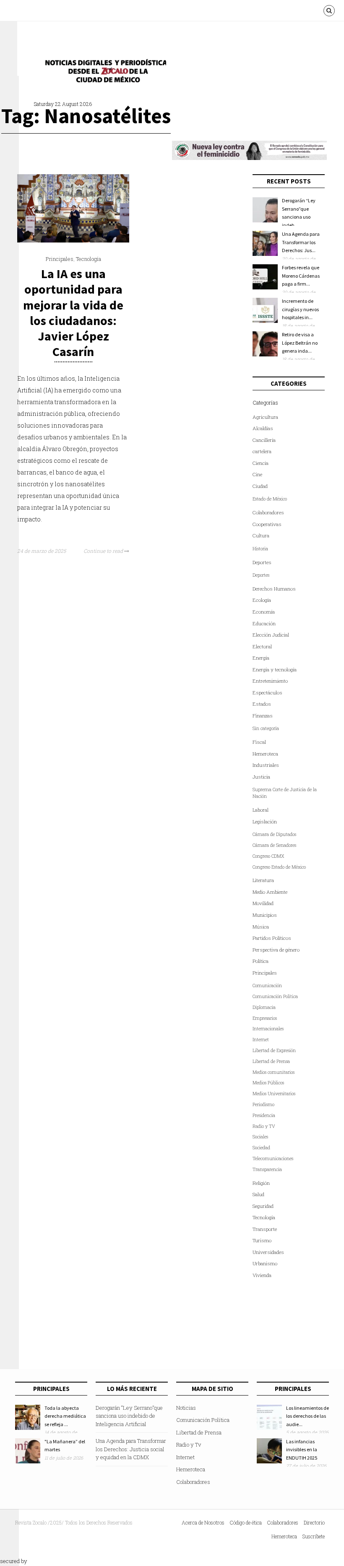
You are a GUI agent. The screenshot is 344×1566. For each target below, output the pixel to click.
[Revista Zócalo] (103, 73)
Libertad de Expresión (274, 1050)
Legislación (265, 821)
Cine (257, 474)
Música (261, 927)
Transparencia (267, 1169)
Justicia (261, 777)
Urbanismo (265, 1263)
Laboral (260, 810)
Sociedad (261, 1148)
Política (260, 961)
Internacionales (268, 1029)
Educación (264, 623)
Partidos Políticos (272, 938)
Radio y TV (264, 1126)
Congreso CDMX (268, 856)
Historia (260, 549)
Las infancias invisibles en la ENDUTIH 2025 (301, 1449)
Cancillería (264, 440)
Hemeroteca (265, 754)
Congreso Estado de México (279, 867)
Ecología (262, 600)
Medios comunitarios (273, 1072)
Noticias (186, 1407)
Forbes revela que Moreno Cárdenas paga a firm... (301, 275)
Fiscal (259, 742)
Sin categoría (266, 728)
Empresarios (265, 1018)
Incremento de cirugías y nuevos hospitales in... (300, 309)
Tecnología (88, 259)
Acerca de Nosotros (203, 1522)
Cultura (261, 535)
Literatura (263, 880)
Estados (262, 704)
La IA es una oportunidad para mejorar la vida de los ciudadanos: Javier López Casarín (73, 312)
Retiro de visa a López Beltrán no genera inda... (300, 342)
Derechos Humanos (274, 589)
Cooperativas (267, 524)
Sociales (260, 1137)
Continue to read (103, 550)
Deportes (262, 562)
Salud (258, 1194)
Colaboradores (268, 512)
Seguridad (263, 1206)
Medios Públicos (268, 1083)
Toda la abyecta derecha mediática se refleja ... (65, 1416)
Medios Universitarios (274, 1093)
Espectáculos (267, 692)
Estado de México (270, 499)
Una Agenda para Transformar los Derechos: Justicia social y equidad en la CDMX (131, 1449)
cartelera (262, 451)
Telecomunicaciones (273, 1158)
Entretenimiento (270, 681)
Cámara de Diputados (274, 834)
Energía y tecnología (275, 669)
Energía (261, 658)
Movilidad (263, 903)
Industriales (266, 765)
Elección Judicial (271, 635)
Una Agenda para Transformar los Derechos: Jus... (301, 242)
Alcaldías (263, 428)
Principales (59, 259)
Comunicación (267, 985)
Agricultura (265, 417)
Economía (264, 612)
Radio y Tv (188, 1444)
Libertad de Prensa (271, 1061)
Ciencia (260, 463)
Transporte (265, 1229)
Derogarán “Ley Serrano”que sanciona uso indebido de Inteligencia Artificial (129, 1416)
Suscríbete (313, 1536)
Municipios (265, 915)
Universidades (268, 1252)
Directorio (314, 1522)
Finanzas (263, 715)
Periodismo (263, 1104)
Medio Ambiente (270, 892)
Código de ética (246, 1522)
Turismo (262, 1240)
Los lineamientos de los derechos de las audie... (307, 1416)
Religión (261, 1183)
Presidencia (264, 1115)
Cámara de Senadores (274, 845)
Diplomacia (264, 1007)
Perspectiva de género (276, 950)
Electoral (262, 646)
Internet (261, 1039)
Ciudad (260, 486)
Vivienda (262, 1275)
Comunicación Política (275, 996)
